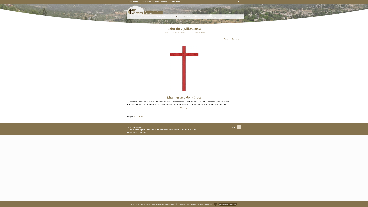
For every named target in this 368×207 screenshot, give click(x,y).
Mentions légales (139, 130)
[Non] (366, 204)
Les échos (183, 33)
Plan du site (150, 130)
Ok (215, 204)
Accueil (165, 33)
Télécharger (184, 108)
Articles (174, 33)
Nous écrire (134, 2)
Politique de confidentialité (164, 130)
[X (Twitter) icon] (238, 2)
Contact (129, 130)
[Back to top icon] (239, 127)
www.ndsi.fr (142, 132)
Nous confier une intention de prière (155, 2)
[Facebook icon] (236, 2)
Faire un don (176, 2)
